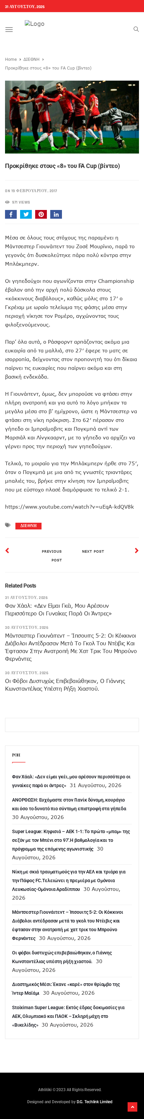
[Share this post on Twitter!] (26, 214)
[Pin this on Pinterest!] (41, 214)
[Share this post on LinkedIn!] (56, 214)
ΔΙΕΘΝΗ (31, 59)
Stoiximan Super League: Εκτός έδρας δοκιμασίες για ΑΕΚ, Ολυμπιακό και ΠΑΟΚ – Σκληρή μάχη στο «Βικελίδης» (68, 1016)
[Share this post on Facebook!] (11, 214)
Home (11, 59)
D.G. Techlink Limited (95, 1102)
